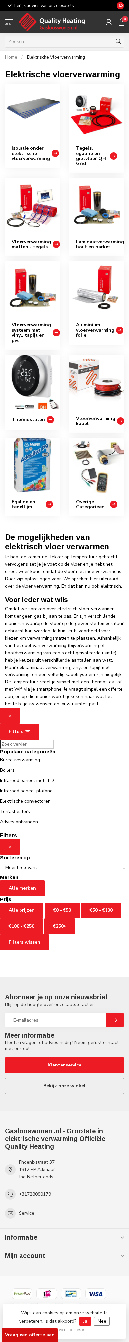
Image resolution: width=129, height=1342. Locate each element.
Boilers (7, 770)
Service (26, 1213)
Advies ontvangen (19, 822)
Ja (85, 1321)
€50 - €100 (101, 910)
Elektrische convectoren (25, 801)
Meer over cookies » (65, 1329)
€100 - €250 (21, 926)
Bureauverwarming (20, 760)
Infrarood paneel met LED (27, 780)
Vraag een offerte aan (30, 1335)
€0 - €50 (62, 910)
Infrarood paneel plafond (26, 791)
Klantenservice (64, 1065)
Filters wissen (24, 942)
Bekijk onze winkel (64, 1086)
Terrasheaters (15, 811)
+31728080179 (35, 1194)
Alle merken (22, 888)
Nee (102, 1321)
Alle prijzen (22, 910)
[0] (121, 22)
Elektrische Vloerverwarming (56, 57)
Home (11, 57)
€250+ (59, 926)
